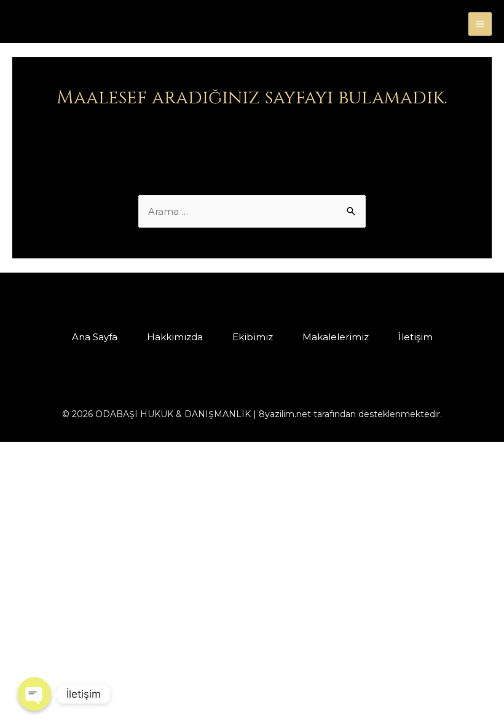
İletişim (415, 337)
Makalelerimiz (335, 337)
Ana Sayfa (94, 337)
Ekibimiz (252, 337)
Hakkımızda (175, 337)
